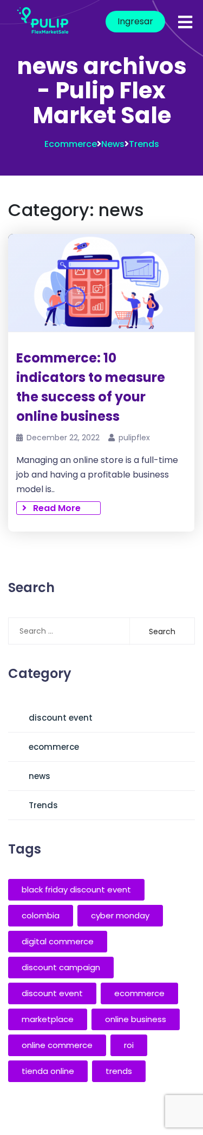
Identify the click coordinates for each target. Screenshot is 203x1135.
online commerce (57, 1045)
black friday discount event (76, 889)
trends (119, 1071)
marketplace (48, 1019)
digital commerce (58, 941)
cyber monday (120, 915)
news (113, 144)
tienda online (48, 1071)
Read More (54, 508)
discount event (61, 717)
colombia (41, 915)
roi (129, 1045)
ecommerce (70, 144)
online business (135, 1019)
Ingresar (135, 21)
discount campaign (61, 967)
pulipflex (134, 437)
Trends (144, 144)
